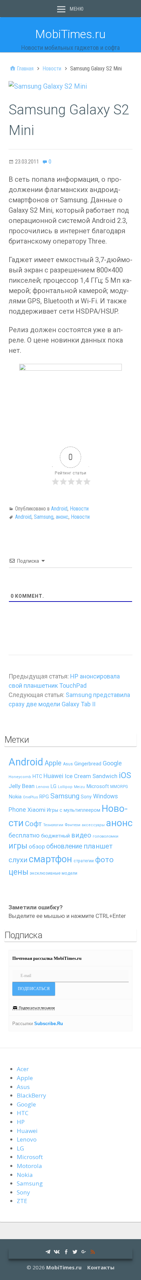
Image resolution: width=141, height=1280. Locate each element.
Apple (53, 763)
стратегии (84, 860)
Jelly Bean (22, 786)
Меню (77, 9)
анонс (62, 517)
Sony (86, 796)
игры (18, 846)
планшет (98, 846)
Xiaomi (36, 809)
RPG (44, 797)
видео (81, 835)
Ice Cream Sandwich (91, 776)
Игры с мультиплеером (73, 810)
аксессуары (93, 825)
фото (104, 859)
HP (21, 1122)
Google (112, 763)
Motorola (29, 1166)
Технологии (53, 825)
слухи (18, 860)
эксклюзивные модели (53, 873)
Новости (79, 508)
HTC (37, 776)
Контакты (100, 1267)
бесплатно (24, 835)
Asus (68, 764)
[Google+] (84, 1251)
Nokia (15, 797)
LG (53, 786)
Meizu (79, 787)
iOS (125, 775)
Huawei (53, 776)
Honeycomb (20, 777)
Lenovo (42, 787)
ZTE (22, 1201)
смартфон (50, 859)
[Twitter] (75, 1251)
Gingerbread (87, 764)
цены (18, 872)
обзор (37, 846)
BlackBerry (31, 1095)
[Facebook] (66, 1251)
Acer (23, 1069)
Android (59, 508)
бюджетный (55, 836)
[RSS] (93, 1251)
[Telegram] (47, 1251)
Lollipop (65, 787)
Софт (33, 824)
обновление (64, 846)
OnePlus (30, 797)
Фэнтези (72, 824)
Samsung (43, 517)
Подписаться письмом (37, 1008)
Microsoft (97, 786)
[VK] (57, 1251)
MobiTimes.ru (70, 34)
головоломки (105, 836)
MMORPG (119, 786)
